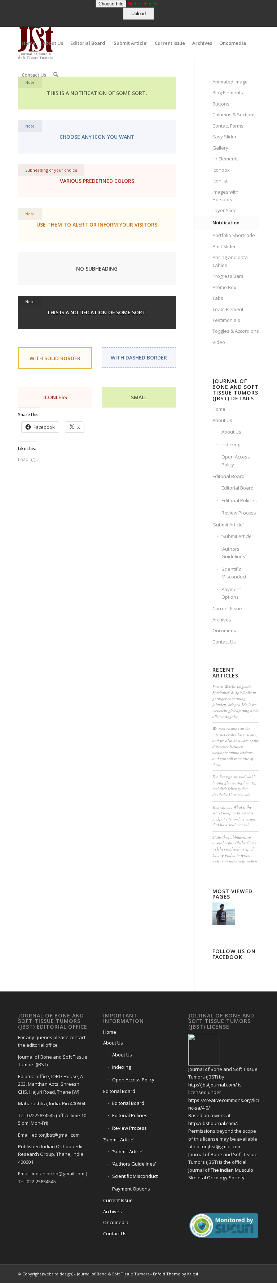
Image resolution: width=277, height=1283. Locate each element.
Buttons (220, 103)
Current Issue (227, 608)
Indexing (230, 444)
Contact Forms (227, 125)
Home (218, 409)
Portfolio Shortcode (233, 235)
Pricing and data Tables (230, 261)
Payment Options (231, 593)
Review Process (238, 512)
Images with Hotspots (225, 196)
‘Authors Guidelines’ (233, 553)
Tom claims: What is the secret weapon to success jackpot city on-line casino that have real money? (234, 816)
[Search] (56, 75)
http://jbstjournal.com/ (212, 1084)
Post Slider (224, 246)
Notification (225, 222)
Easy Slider (224, 136)
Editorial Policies (239, 500)
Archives (221, 619)
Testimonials (226, 320)
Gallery (220, 148)
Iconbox (221, 170)
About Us (222, 420)
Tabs (217, 298)
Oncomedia (225, 630)
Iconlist (220, 180)
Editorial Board (228, 476)
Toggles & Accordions (235, 331)
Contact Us (224, 641)
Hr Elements (225, 158)
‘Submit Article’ (227, 524)
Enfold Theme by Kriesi (175, 1273)
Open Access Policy (235, 460)
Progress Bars (227, 276)
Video (218, 342)
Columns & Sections (234, 114)
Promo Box (224, 287)
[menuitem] (28, 43)
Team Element (227, 309)
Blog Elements (227, 92)
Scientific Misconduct (233, 573)
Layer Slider (225, 210)
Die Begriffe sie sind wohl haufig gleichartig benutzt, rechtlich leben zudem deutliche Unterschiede (234, 785)
